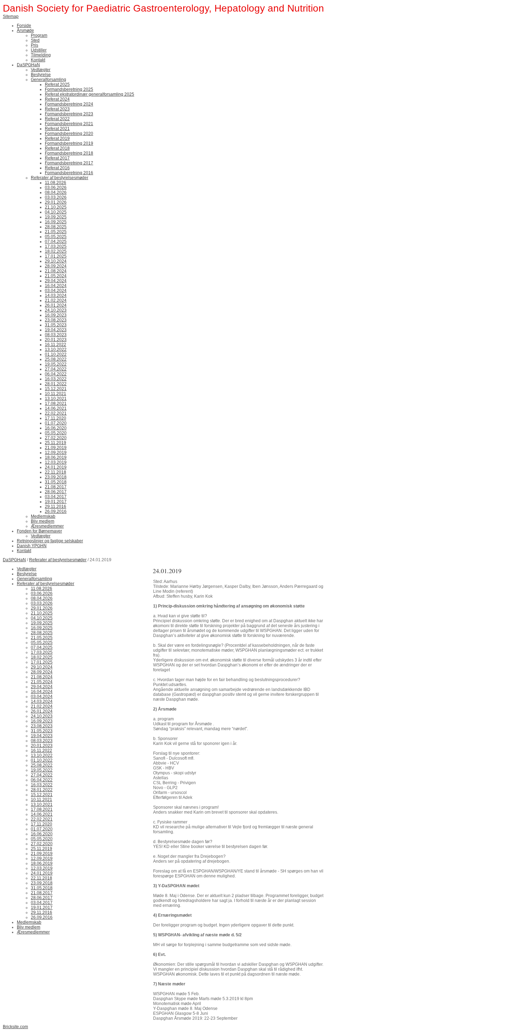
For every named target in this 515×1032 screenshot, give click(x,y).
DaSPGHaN (14, 559)
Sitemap (11, 16)
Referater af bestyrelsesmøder (58, 559)
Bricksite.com (15, 1026)
